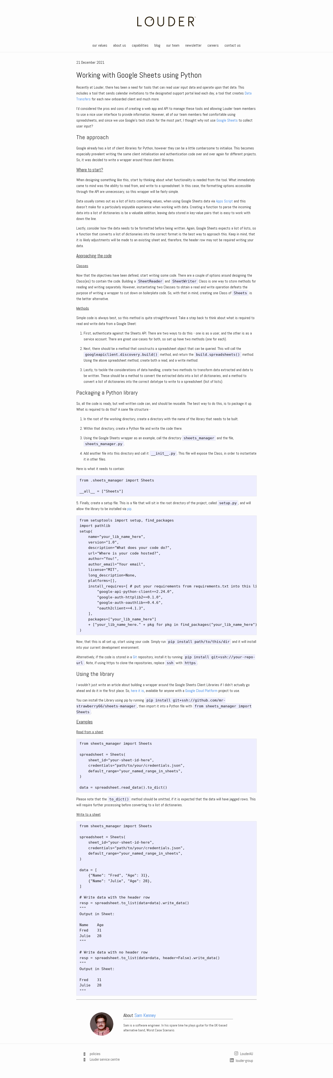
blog (157, 45)
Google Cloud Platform (201, 690)
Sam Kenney (145, 1015)
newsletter (193, 45)
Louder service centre (105, 1059)
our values (99, 45)
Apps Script (224, 201)
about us (119, 45)
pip (129, 508)
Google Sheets (227, 120)
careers (213, 45)
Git (135, 656)
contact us (233, 45)
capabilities (140, 45)
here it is (137, 690)
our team (172, 45)
